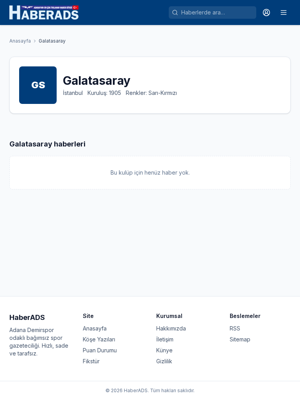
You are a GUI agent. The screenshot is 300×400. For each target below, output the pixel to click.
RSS (235, 328)
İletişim (164, 339)
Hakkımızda (171, 328)
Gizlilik (164, 361)
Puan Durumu (100, 350)
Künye (164, 350)
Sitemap (240, 339)
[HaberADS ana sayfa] (44, 12)
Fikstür (91, 361)
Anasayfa (20, 41)
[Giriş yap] (266, 12)
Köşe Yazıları (99, 339)
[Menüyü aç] (284, 12)
